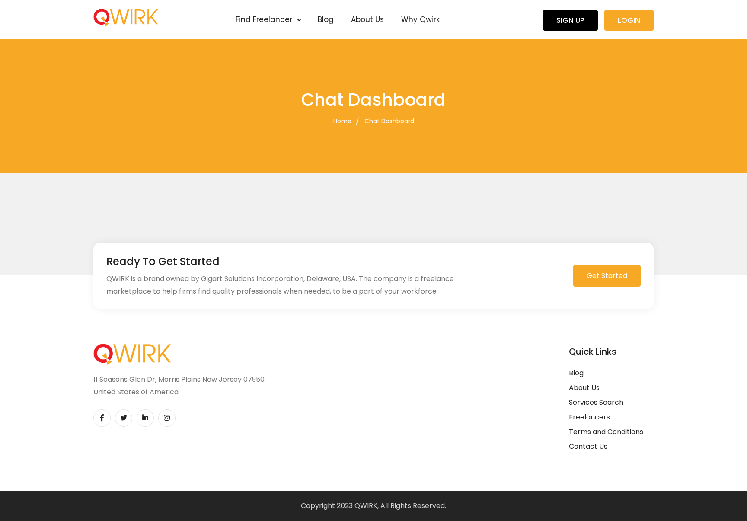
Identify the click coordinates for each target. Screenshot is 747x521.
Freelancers (589, 417)
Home (342, 121)
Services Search (596, 402)
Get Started (607, 276)
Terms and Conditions (606, 432)
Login (629, 20)
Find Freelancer (265, 19)
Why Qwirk (420, 19)
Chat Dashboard (389, 121)
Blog (326, 19)
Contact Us (588, 446)
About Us (367, 19)
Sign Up (570, 20)
